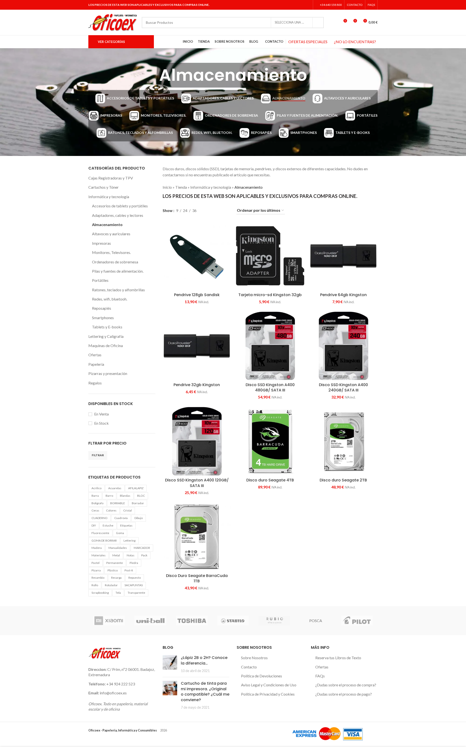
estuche (108, 525)
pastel (96, 563)
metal (116, 555)
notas (130, 555)
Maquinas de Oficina (105, 345)
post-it (129, 570)
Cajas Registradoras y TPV (110, 178)
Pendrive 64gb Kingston (343, 295)
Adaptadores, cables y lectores (117, 215)
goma (120, 533)
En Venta (101, 414)
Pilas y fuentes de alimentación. (117, 271)
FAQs (320, 676)
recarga (116, 577)
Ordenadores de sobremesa (115, 262)
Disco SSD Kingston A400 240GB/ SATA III (343, 387)
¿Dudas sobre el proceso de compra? (345, 684)
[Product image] (270, 346)
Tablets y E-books (107, 327)
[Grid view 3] (217, 210)
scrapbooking (100, 592)
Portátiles (100, 280)
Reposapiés (101, 308)
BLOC (141, 495)
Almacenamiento (107, 224)
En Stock (101, 423)
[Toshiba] (191, 621)
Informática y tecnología (108, 196)
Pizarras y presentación (107, 373)
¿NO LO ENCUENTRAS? (355, 41)
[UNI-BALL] (150, 621)
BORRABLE (117, 503)
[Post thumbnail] (170, 664)
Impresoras (101, 243)
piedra (134, 563)
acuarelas (114, 488)
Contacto (249, 667)
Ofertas (94, 354)
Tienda (181, 187)
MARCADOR (142, 548)
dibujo (138, 518)
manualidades (117, 548)
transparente (136, 592)
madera (97, 548)
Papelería (96, 364)
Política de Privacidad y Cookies (268, 694)
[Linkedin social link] (307, 4)
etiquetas (126, 525)
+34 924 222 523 (120, 684)
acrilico (96, 488)
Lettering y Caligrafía (106, 336)
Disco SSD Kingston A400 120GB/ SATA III (197, 482)
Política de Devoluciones (261, 676)
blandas (125, 495)
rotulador (111, 585)
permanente (114, 563)
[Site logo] (112, 22)
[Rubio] (274, 621)
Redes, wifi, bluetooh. (109, 299)
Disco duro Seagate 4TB (270, 480)
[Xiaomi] (109, 621)
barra (95, 495)
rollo (95, 585)
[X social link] (295, 4)
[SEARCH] (318, 22)
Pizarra (96, 570)
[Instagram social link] (301, 4)
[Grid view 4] (226, 210)
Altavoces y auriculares (111, 233)
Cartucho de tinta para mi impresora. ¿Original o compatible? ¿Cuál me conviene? (205, 691)
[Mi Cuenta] (334, 22)
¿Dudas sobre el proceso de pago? (343, 694)
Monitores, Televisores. (111, 252)
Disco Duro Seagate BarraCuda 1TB (197, 578)
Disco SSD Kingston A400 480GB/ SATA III (270, 387)
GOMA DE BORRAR (104, 540)
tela (118, 592)
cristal (127, 510)
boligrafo (97, 503)
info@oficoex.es (113, 692)
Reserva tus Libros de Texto (338, 657)
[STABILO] (233, 621)
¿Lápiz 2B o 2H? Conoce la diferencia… (204, 660)
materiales (99, 555)
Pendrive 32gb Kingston (197, 385)
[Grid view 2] (208, 210)
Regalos (95, 383)
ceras (95, 510)
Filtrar (98, 455)
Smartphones (103, 317)
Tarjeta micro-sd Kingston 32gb (270, 295)
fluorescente (100, 533)
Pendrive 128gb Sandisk (197, 295)
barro (109, 495)
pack (144, 555)
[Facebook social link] (289, 4)
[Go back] (151, 75)
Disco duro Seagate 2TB (343, 480)
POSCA (315, 620)
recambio (98, 577)
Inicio (167, 187)
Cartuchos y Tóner (103, 187)
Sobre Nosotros (254, 657)
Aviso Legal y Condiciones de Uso (268, 684)
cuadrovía (121, 518)
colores (111, 510)
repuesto (134, 577)
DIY (94, 525)
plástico (113, 570)
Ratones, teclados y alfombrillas (118, 289)
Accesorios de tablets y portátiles (120, 205)
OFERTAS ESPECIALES (307, 41)
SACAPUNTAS (134, 585)
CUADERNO (100, 518)
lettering (129, 540)
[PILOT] (357, 621)
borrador (138, 503)
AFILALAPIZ (135, 488)
